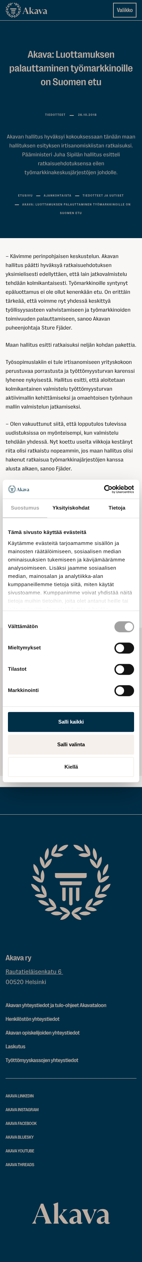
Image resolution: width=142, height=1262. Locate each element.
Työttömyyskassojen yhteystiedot (42, 1060)
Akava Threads (20, 1165)
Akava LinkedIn (20, 1096)
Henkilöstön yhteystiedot (33, 1019)
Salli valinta (71, 744)
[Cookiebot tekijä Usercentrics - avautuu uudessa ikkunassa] (104, 489)
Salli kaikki (71, 722)
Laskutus (15, 1046)
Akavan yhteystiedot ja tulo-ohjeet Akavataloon (56, 1005)
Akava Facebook (21, 1123)
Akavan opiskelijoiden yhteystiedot (43, 1033)
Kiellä (71, 767)
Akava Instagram (22, 1110)
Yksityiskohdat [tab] (70, 508)
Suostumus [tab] (25, 508)
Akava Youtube (20, 1151)
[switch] (124, 647)
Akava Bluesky (20, 1137)
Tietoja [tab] (117, 508)
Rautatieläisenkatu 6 (34, 972)
